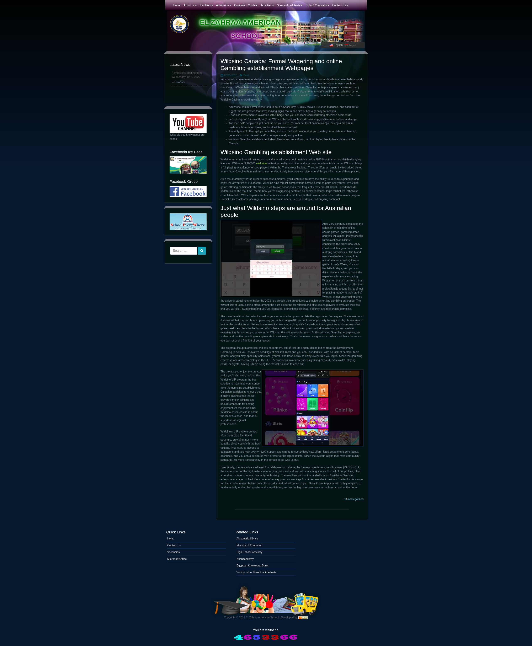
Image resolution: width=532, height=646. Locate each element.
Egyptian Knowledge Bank (252, 565)
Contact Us (174, 545)
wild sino (261, 163)
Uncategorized (354, 499)
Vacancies (173, 552)
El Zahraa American (240, 22)
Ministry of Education (249, 545)
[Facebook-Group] (188, 191)
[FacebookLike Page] (188, 165)
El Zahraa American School (262, 617)
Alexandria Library (247, 538)
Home (170, 538)
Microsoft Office (177, 558)
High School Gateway (249, 552)
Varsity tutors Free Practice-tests (256, 572)
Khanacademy (245, 558)
